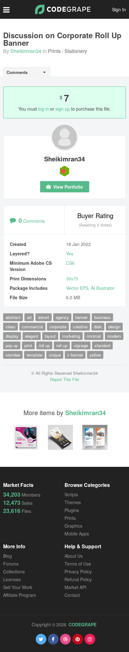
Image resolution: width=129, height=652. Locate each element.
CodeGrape (82, 624)
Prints (54, 51)
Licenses (12, 579)
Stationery (75, 51)
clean (10, 327)
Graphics (73, 526)
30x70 (72, 278)
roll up (44, 345)
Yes (69, 253)
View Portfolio (67, 187)
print (28, 345)
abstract (13, 317)
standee (13, 355)
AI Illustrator (103, 288)
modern (114, 336)
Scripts (71, 494)
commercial (32, 327)
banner (81, 317)
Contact (72, 595)
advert (43, 317)
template (34, 355)
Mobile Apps (76, 533)
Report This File (64, 379)
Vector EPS (77, 288)
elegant (31, 336)
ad (29, 317)
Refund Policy (78, 579)
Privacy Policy (78, 571)
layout (50, 336)
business (102, 317)
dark (98, 327)
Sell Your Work (17, 587)
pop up (12, 345)
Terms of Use (77, 564)
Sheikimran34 (25, 51)
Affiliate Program (19, 595)
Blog (7, 556)
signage (81, 345)
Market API (75, 587)
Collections (14, 571)
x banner (75, 355)
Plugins (71, 510)
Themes (72, 502)
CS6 (70, 263)
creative (80, 327)
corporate (57, 327)
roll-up (61, 345)
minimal (94, 336)
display (12, 336)
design (114, 327)
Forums (10, 564)
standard (102, 345)
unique (55, 355)
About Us (73, 556)
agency (62, 317)
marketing (71, 336)
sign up (62, 109)
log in (43, 109)
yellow (95, 355)
